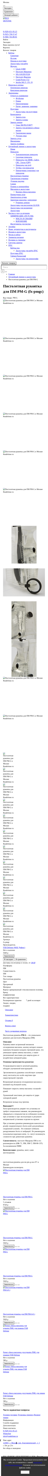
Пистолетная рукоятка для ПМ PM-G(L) (19, 1314)
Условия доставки (10, 1415)
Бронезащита (15, 114)
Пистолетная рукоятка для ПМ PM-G (18, 1197)
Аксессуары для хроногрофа (27, 259)
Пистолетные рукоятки (19, 176)
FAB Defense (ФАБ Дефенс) (14, 948)
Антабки (11, 227)
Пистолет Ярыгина (23, 77)
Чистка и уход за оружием (19, 213)
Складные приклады (24, 157)
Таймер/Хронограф (18, 256)
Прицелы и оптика (15, 85)
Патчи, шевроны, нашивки (26, 106)
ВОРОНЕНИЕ (21, 221)
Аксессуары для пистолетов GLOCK (24, 205)
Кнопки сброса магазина (26, 192)
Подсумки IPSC (16, 253)
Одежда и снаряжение (19, 96)
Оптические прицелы (19, 88)
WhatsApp (7, 1434)
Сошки (13, 184)
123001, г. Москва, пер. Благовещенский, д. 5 (21, 1443)
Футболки (20, 98)
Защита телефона (17, 144)
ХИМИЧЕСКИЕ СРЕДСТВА (21, 216)
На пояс (13, 58)
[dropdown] (4, 5)
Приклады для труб (23, 165)
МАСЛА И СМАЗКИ (24, 219)
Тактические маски (23, 133)
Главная (11, 274)
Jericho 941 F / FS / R (24, 82)
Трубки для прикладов (25, 168)
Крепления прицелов (18, 90)
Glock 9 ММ (20, 69)
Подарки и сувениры (16, 240)
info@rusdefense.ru (10, 1436)
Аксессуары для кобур (19, 64)
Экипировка (13, 93)
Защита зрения (16, 122)
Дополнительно (9, 1426)
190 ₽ (33, 963)
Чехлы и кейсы (14, 235)
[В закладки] (16, 1208)
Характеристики (11, 1015)
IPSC (10, 245)
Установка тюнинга (25, 1415)
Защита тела (20, 117)
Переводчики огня (17, 195)
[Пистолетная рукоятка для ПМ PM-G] (24, 1182)
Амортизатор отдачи (18, 197)
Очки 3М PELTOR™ (24, 125)
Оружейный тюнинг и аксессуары (22, 146)
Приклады (14, 152)
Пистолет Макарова (23, 72)
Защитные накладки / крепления (23, 200)
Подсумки (14, 109)
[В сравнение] (18, 1208)
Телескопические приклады (27, 155)
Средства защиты (15, 243)
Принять (25, 1472)
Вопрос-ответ (10, 1026)
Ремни (18, 101)
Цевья (12, 149)
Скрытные (14, 56)
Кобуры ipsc (15, 248)
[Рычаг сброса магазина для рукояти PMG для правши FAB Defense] (24, 1337)
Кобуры (11, 53)
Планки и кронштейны (19, 187)
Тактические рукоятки (19, 179)
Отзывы (9, 1020)
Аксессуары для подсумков (26, 112)
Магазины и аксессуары (19, 189)
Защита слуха (15, 138)
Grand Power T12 (22, 80)
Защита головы (22, 120)
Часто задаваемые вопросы (16, 1031)
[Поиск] (6, 271)
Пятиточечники (22, 104)
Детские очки (21, 136)
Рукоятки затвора (23, 203)
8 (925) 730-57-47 (10, 34)
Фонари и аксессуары (17, 232)
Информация (8, 1420)
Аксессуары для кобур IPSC (27, 251)
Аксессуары (15, 211)
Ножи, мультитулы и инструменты (22, 229)
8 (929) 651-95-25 (10, 32)
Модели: (13, 66)
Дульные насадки (17, 181)
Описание (9, 1010)
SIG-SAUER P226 (23, 74)
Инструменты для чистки (20, 224)
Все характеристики (11, 998)
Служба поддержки (11, 1423)
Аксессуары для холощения (21, 208)
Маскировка (15, 141)
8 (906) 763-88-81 (10, 37)
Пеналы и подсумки (18, 61)
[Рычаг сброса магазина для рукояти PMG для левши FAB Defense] (24, 1378)
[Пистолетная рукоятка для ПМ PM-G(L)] (24, 1299)
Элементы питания (16, 237)
